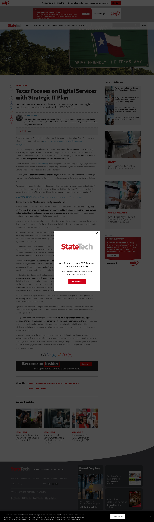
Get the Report (77, 281)
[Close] (150, 516)
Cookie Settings (118, 516)
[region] (77, 516)
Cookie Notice (75, 520)
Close (96, 233)
